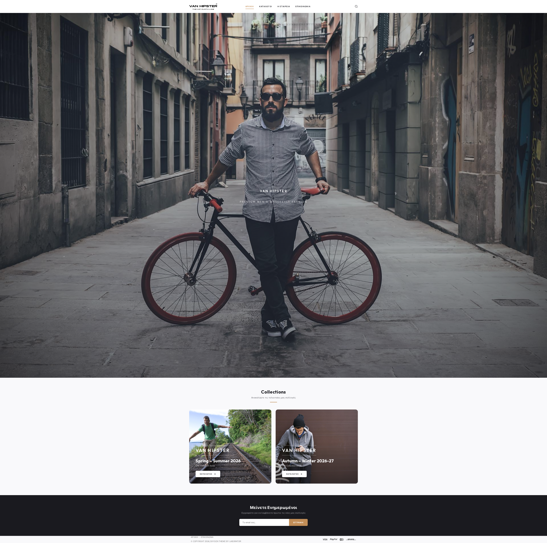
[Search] (356, 6)
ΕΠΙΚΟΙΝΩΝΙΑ (207, 537)
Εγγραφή (298, 522)
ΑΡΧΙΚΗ (194, 537)
